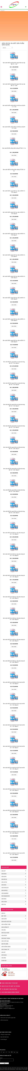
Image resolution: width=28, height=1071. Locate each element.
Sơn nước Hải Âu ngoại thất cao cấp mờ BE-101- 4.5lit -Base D (14, 341)
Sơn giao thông (5, 938)
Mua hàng (14, 69)
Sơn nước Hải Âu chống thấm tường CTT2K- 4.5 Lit (14, 170)
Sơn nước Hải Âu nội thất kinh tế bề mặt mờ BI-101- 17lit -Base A (14, 683)
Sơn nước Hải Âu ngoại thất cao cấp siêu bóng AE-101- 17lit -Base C (14, 405)
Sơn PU (3, 913)
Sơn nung (4, 955)
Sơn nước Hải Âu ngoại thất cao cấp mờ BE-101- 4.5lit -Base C (14, 319)
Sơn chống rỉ (5, 927)
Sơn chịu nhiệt (5, 932)
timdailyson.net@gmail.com (9, 1008)
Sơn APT (3, 871)
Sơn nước (4, 918)
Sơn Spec (3, 898)
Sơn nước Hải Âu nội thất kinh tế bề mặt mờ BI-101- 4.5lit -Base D (14, 853)
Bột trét (3, 916)
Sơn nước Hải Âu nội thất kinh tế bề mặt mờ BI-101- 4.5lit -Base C (14, 832)
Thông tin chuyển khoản (5, 1034)
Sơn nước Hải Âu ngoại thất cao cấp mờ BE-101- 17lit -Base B (14, 213)
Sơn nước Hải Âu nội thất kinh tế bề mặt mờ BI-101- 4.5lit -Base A (14, 789)
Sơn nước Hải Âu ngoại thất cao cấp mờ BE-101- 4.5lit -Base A (14, 277)
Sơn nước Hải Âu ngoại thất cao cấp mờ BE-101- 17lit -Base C (14, 234)
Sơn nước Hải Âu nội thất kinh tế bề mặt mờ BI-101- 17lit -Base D (14, 747)
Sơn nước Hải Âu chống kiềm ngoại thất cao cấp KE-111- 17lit (14, 63)
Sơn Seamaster (5, 896)
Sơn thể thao (5, 941)
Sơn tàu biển (4, 944)
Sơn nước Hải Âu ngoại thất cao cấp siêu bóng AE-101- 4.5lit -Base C (14, 490)
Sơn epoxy (4, 935)
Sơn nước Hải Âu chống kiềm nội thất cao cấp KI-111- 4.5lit (14, 127)
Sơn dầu (3, 930)
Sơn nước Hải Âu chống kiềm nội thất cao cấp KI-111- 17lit (14, 106)
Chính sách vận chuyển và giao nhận (8, 1017)
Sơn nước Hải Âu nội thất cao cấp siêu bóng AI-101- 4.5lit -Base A (14, 597)
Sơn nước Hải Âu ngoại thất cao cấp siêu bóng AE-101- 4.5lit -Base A (14, 448)
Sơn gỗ (3, 952)
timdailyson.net (8, 1007)
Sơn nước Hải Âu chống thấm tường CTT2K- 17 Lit (14, 148)
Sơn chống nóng (5, 946)
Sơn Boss (3, 873)
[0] (26, 7)
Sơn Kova (3, 885)
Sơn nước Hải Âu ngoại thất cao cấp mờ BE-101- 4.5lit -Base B (14, 298)
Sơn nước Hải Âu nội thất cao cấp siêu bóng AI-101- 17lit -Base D (14, 576)
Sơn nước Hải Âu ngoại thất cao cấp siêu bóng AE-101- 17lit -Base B (14, 383)
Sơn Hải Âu (4, 879)
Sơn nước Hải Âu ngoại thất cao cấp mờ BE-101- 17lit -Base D (14, 255)
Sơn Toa (3, 904)
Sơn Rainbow (4, 893)
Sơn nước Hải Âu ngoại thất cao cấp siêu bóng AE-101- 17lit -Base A (14, 362)
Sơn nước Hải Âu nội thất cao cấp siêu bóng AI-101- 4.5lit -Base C (14, 640)
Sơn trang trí (5, 949)
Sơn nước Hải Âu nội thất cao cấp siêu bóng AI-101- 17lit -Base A (14, 533)
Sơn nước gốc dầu (6, 921)
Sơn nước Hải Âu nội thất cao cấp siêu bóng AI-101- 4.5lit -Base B (14, 618)
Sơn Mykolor (4, 887)
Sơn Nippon (4, 890)
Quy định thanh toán (5, 1037)
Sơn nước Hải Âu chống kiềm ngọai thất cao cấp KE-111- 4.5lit (14, 84)
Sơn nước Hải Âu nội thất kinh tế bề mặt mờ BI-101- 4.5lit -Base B (14, 811)
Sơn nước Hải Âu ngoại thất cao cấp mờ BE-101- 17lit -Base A (14, 191)
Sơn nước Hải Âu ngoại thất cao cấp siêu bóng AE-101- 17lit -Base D (14, 426)
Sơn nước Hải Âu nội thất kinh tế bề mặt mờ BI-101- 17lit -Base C (14, 725)
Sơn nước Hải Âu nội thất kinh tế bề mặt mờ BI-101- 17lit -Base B (14, 704)
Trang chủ (2, 10)
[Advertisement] (14, 26)
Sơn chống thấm (5, 924)
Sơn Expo (3, 876)
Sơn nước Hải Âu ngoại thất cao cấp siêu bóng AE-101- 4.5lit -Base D (14, 512)
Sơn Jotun (4, 882)
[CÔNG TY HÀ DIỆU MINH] (14, 4)
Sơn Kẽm (3, 957)
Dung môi (3, 960)
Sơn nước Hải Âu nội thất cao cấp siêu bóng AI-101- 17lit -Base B (14, 554)
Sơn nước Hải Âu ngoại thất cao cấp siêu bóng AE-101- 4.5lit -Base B (14, 469)
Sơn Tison (4, 901)
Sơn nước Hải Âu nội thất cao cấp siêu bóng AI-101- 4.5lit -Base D (14, 661)
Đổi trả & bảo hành (4, 1020)
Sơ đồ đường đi (4, 1039)
